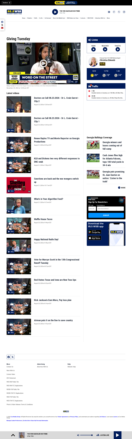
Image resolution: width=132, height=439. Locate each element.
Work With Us (11, 370)
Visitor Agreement (63, 416)
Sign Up (106, 215)
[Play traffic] (118, 49)
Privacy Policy (74, 416)
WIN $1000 (90, 18)
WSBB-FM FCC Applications (15, 393)
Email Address (101, 205)
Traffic (35, 18)
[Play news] (93, 49)
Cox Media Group (15, 416)
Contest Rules (11, 374)
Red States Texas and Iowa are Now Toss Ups (55, 280)
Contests (82, 18)
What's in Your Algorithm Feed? (48, 199)
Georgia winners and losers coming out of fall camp (112, 145)
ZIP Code (90, 205)
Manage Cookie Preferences (14, 420)
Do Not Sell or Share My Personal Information (35, 420)
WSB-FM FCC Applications (15, 401)
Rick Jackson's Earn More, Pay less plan (52, 300)
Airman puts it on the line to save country (53, 320)
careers (115, 416)
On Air (41, 18)
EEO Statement (11, 378)
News (23, 18)
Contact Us (10, 367)
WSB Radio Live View (72, 18)
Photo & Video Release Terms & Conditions (20, 404)
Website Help (72, 367)
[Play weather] (105, 49)
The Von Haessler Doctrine (70, 11)
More (108, 18)
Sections (5, 2)
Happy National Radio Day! (46, 239)
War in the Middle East (59, 18)
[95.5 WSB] (66, 3)
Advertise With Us (100, 18)
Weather (29, 18)
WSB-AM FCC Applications (15, 386)
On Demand (48, 18)
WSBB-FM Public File (13, 389)
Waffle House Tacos (43, 219)
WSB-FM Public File (13, 397)
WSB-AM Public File (13, 382)
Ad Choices (103, 416)
